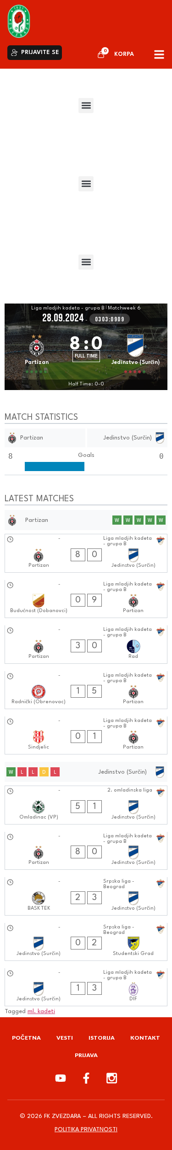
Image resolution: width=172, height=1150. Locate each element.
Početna (26, 1037)
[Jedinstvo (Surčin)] (136, 352)
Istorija (102, 1037)
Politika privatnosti (86, 1130)
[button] (86, 105)
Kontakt (145, 1037)
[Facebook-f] (86, 1078)
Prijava (86, 1055)
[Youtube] (60, 1078)
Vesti (64, 1037)
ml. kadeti (41, 1011)
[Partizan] (37, 352)
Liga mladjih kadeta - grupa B (68, 308)
